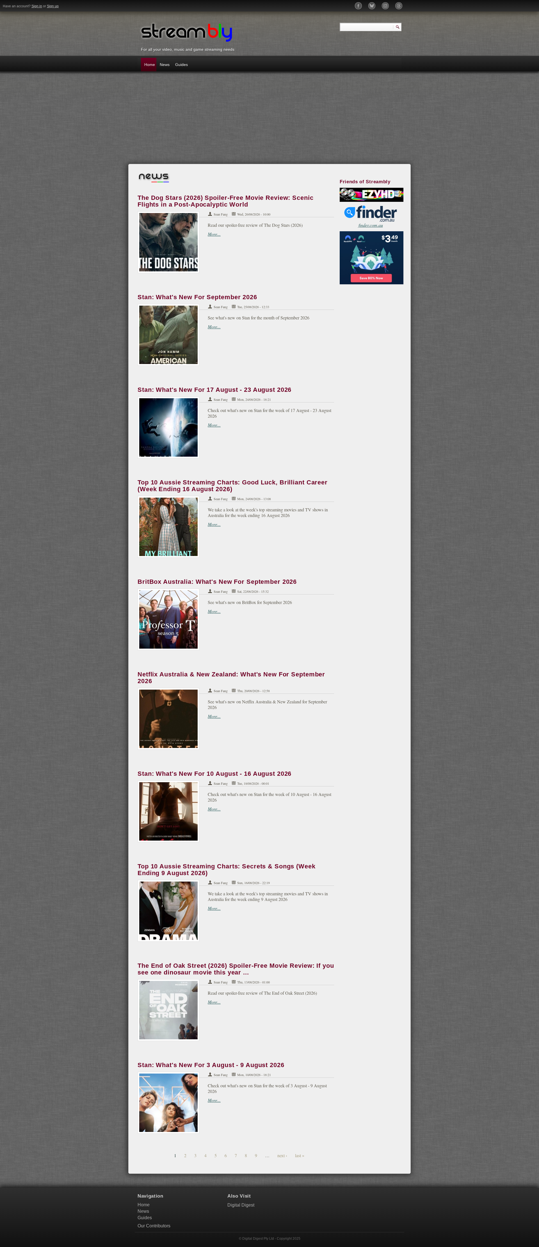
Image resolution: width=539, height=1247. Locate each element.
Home (149, 64)
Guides (181, 64)
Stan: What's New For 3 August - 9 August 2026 (211, 1064)
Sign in (36, 6)
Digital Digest (240, 1205)
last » (299, 1155)
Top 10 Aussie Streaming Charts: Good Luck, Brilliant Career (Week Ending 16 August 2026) (233, 486)
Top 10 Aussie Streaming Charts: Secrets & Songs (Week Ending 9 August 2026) (227, 870)
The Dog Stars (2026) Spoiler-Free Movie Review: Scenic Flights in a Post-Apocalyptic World (226, 201)
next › (282, 1155)
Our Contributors (154, 1225)
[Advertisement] (269, 120)
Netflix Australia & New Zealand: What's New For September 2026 (231, 678)
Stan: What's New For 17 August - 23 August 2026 (214, 389)
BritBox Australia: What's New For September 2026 (217, 581)
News (165, 64)
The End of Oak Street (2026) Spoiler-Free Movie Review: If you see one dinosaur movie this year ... (236, 969)
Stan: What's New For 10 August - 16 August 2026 (214, 773)
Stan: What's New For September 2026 (197, 297)
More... (214, 234)
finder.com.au (370, 225)
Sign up (53, 6)
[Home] (187, 32)
